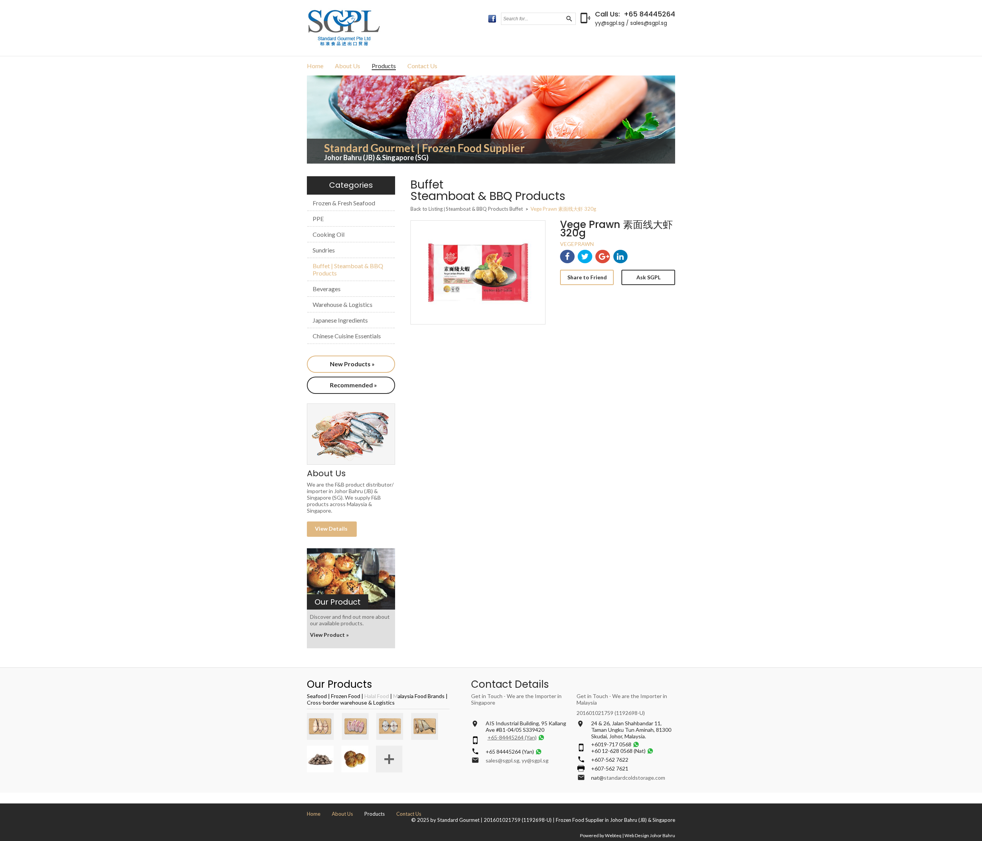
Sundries (324, 250)
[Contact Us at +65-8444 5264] (541, 737)
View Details (332, 528)
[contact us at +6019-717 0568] (636, 744)
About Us (347, 65)
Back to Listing (426, 209)
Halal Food (376, 696)
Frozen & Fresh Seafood (344, 203)
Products (384, 65)
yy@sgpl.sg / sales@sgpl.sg (631, 23)
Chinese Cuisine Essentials (347, 335)
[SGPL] (344, 46)
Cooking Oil (328, 234)
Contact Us (422, 65)
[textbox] (533, 19)
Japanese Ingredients (340, 320)
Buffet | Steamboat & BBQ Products (348, 269)
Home (315, 65)
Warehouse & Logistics (342, 304)
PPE (318, 218)
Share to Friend (587, 277)
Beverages (327, 288)
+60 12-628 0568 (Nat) (618, 751)
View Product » (329, 634)
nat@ (597, 777)
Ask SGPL (648, 277)
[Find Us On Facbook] (492, 19)
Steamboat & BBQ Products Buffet (485, 209)
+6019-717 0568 (611, 744)
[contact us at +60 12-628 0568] (650, 751)
